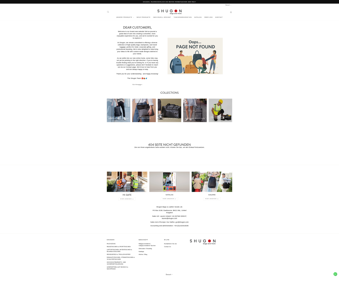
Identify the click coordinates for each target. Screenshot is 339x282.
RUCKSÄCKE (111, 243)
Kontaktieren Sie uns (170, 243)
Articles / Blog (143, 254)
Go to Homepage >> (137, 84)
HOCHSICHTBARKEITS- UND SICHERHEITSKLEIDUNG (116, 263)
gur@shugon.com (182, 222)
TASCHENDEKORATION (183, 17)
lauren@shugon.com (169, 218)
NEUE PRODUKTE (143, 17)
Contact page (131, 67)
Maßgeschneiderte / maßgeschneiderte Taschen (147, 244)
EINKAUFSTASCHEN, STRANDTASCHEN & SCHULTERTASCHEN (121, 258)
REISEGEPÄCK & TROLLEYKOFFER (118, 254)
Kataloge (141, 251)
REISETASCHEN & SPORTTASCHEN (119, 246)
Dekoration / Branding (145, 248)
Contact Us (167, 246)
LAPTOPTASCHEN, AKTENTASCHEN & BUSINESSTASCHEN (119, 250)
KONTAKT (219, 17)
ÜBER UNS (208, 17)
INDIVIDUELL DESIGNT (162, 17)
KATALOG (198, 17)
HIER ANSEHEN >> (127, 199)
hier (180, 147)
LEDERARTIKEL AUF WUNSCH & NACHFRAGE (117, 268)
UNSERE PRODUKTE (124, 17)
